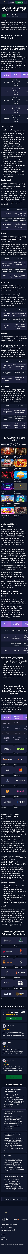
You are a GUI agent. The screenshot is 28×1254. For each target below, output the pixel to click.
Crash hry (16, 444)
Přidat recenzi (14, 1018)
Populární (3, 444)
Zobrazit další (14, 1077)
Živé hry (11, 444)
